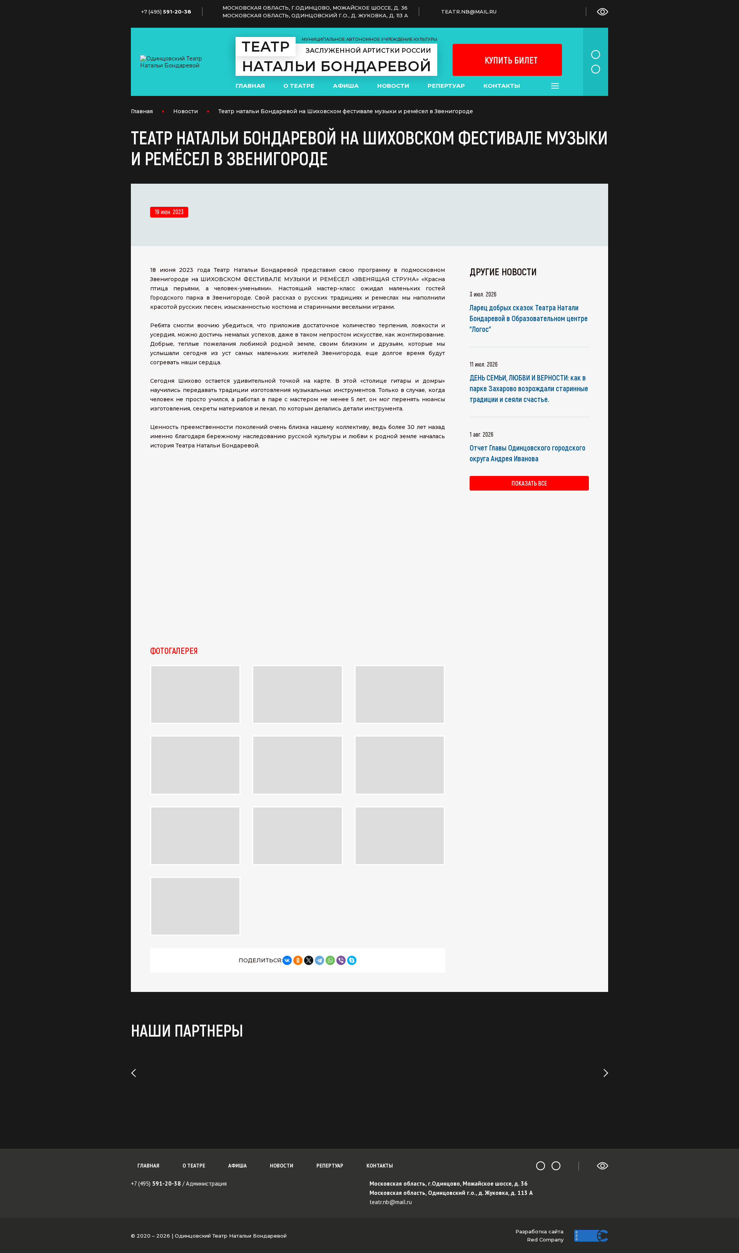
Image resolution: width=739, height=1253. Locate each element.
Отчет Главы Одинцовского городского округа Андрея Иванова (527, 453)
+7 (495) (156, 1183)
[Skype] (351, 960)
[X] (308, 960)
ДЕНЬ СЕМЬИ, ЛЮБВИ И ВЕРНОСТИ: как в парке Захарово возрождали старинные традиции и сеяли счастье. (529, 388)
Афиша (346, 85)
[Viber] (341, 960)
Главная (250, 85)
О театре (298, 85)
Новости (393, 85)
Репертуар (446, 85)
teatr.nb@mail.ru (391, 1202)
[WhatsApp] (330, 960)
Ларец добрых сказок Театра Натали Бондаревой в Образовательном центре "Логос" (529, 318)
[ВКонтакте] (287, 960)
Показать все (529, 483)
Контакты (501, 85)
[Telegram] (319, 960)
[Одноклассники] (298, 960)
